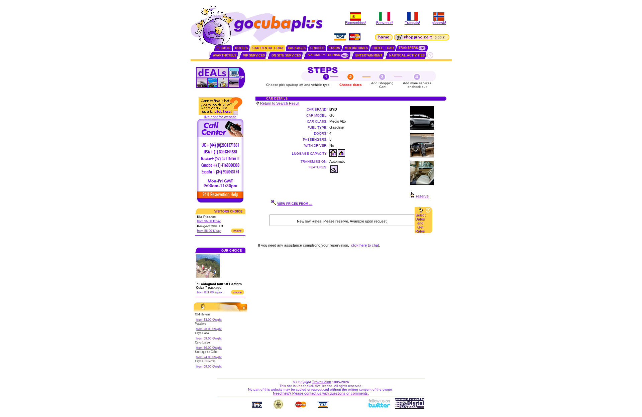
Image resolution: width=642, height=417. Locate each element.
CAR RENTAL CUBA (268, 48)
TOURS (334, 48)
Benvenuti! (384, 23)
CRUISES (317, 48)
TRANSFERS (408, 47)
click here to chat (365, 245)
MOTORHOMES (356, 48)
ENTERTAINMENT (369, 55)
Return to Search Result (279, 103)
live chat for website (220, 117)
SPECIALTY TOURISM (324, 55)
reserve (422, 196)
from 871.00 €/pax (209, 292)
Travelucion (321, 382)
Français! (412, 23)
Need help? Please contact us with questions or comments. (321, 393)
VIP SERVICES (254, 55)
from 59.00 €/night (209, 338)
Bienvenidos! (355, 23)
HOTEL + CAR (383, 48)
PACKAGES (297, 48)
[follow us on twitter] (379, 407)
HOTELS (241, 48)
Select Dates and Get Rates (420, 223)
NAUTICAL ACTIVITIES (407, 55)
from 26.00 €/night (209, 329)
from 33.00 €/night (209, 319)
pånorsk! (439, 23)
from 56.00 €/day (209, 221)
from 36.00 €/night (209, 348)
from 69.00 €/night (209, 366)
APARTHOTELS (224, 55)
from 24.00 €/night (209, 357)
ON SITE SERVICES (286, 55)
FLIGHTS (223, 48)
